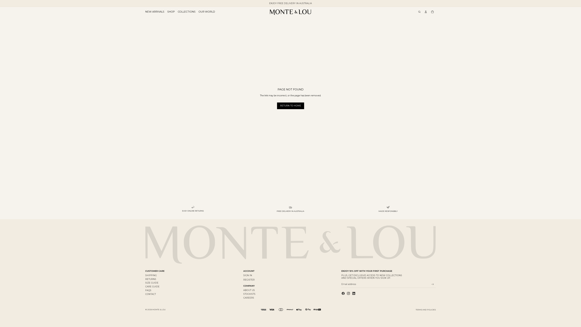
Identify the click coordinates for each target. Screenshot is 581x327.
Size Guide (151, 283)
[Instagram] (348, 293)
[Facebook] (343, 293)
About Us (249, 290)
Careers (248, 297)
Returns (150, 279)
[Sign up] (432, 284)
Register (249, 279)
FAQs (148, 290)
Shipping (151, 275)
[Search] (419, 11)
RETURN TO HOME (290, 105)
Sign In (247, 275)
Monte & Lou (159, 309)
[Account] (425, 11)
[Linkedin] (354, 293)
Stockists (249, 294)
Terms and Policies (426, 310)
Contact (150, 294)
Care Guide (152, 286)
